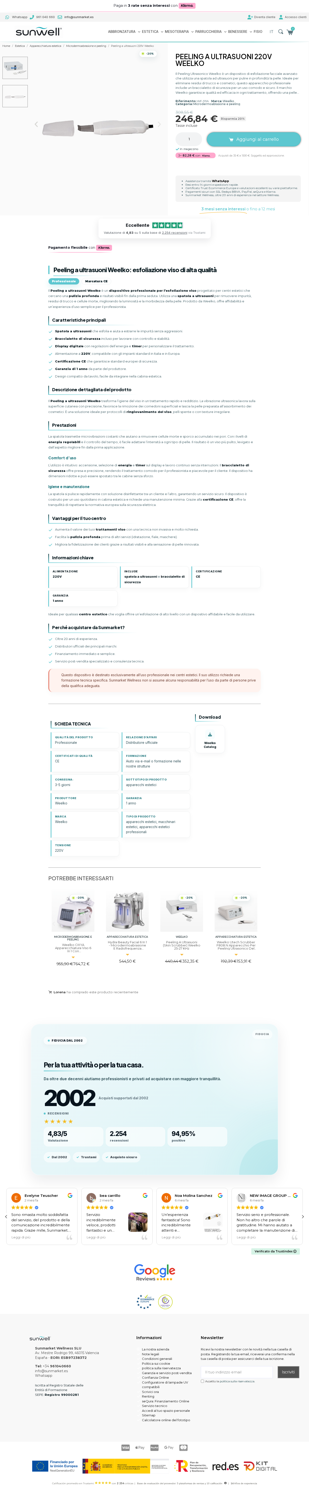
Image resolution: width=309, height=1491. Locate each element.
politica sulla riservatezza (237, 1381)
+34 (57, 1366)
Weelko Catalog (210, 745)
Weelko (228, 101)
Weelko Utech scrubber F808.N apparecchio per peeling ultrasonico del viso (181, 946)
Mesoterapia (177, 31)
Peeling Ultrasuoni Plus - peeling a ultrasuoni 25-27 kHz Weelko (236, 948)
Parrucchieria (208, 31)
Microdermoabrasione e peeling (216, 104)
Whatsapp (43, 1375)
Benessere (237, 31)
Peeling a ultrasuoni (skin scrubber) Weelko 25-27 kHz (127, 945)
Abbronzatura (121, 31)
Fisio (258, 31)
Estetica (150, 31)
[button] (280, 31)
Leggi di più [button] (40, 1237)
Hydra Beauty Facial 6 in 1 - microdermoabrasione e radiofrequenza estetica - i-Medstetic (73, 946)
